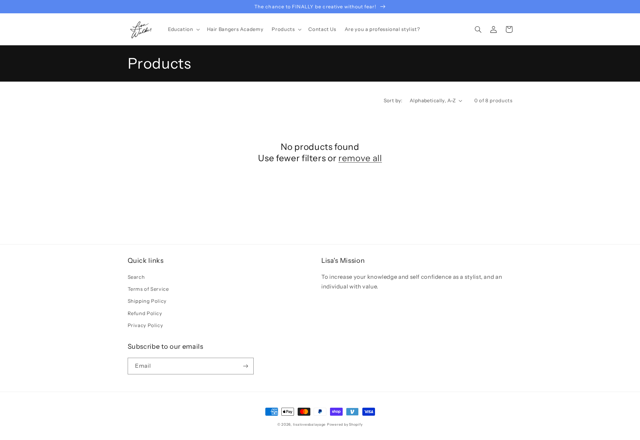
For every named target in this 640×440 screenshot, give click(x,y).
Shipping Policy (147, 301)
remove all (360, 158)
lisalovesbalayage (309, 424)
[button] (183, 29)
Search (136, 277)
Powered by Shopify (345, 424)
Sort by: (393, 101)
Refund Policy (145, 313)
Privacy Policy (145, 325)
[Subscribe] (245, 366)
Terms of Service (148, 289)
